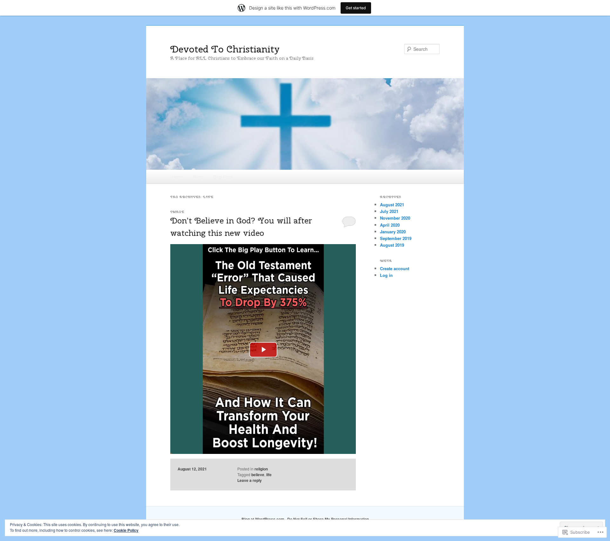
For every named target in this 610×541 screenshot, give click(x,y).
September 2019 (395, 238)
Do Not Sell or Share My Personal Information (328, 519)
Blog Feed (223, 177)
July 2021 (389, 211)
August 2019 (392, 245)
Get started (356, 7)
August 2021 (392, 205)
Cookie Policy (126, 530)
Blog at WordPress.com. (263, 519)
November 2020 (395, 218)
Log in (386, 275)
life (269, 474)
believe (257, 474)
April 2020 (390, 225)
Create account (394, 268)
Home (177, 177)
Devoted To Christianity (225, 49)
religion (261, 469)
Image (177, 212)
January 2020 (393, 232)
